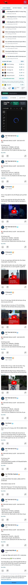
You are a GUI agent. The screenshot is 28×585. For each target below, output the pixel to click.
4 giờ (6, 334)
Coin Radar (8, 423)
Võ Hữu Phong (10, 67)
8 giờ (6, 527)
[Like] (14, 156)
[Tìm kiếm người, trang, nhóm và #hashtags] (25, 2)
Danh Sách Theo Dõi (23, 103)
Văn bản (14, 97)
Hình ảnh (23, 97)
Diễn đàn (10, 88)
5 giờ (6, 399)
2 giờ (6, 163)
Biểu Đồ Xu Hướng (16, 103)
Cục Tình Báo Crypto (11, 474)
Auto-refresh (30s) (16, 88)
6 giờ (6, 450)
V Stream (8, 186)
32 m (6, 137)
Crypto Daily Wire (10, 550)
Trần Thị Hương (10, 64)
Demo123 (9, 84)
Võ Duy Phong (10, 72)
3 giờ (6, 228)
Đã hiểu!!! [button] (14, 582)
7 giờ (6, 501)
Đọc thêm (3, 152)
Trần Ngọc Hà (10, 69)
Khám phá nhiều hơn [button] (6, 579)
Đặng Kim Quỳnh (10, 75)
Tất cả (5, 97)
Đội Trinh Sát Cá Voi (10, 136)
